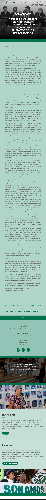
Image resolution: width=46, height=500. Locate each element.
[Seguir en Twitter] (23, 350)
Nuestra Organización (26, 367)
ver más (6, 433)
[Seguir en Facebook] (18, 350)
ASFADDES (13, 367)
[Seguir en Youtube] (28, 350)
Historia (23, 365)
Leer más (23, 376)
